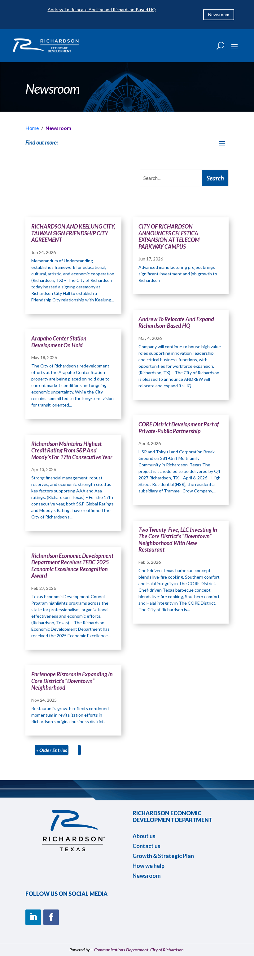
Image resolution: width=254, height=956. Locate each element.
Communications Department (121, 949)
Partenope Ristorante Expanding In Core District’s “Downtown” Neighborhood (72, 681)
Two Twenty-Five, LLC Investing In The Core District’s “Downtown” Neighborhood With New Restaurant (177, 539)
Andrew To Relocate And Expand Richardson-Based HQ (102, 9)
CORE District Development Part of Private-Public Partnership (178, 427)
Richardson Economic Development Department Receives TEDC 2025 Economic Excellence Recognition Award (72, 565)
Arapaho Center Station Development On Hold (58, 342)
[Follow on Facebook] (51, 917)
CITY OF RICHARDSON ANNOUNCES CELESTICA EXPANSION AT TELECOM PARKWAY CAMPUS (168, 236)
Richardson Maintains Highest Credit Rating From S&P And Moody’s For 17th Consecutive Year (71, 450)
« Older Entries (51, 750)
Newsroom (218, 14)
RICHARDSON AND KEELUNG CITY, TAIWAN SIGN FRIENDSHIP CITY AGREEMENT (73, 233)
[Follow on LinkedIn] (33, 917)
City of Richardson (167, 949)
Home (32, 128)
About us (144, 836)
